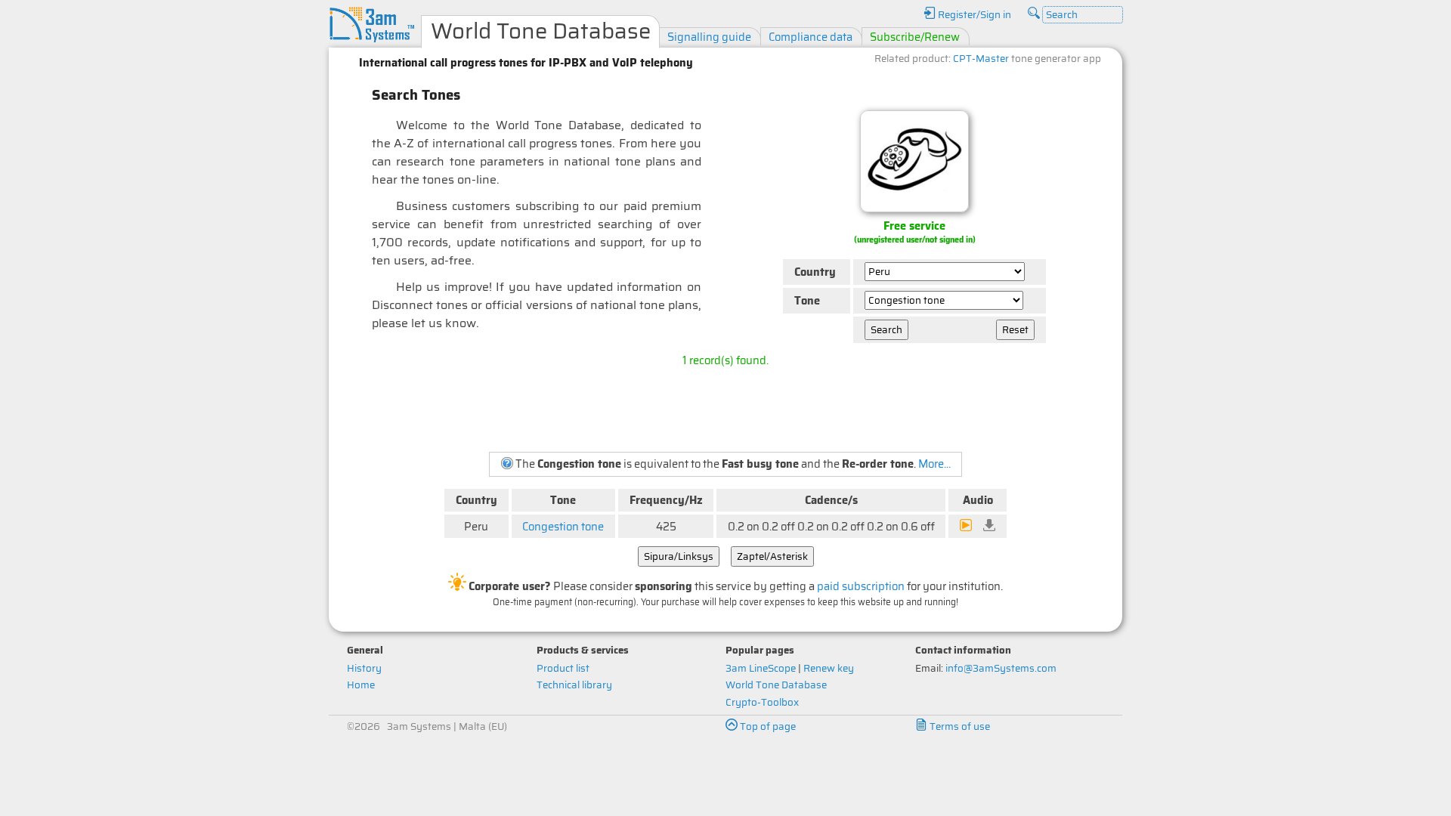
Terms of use (958, 726)
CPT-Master (981, 58)
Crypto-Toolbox (762, 702)
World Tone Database (776, 685)
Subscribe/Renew (915, 36)
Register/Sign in (973, 15)
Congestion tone (563, 526)
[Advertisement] (725, 409)
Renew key (828, 668)
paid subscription (861, 586)
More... (934, 463)
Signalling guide (709, 36)
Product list (563, 668)
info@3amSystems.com (1001, 668)
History (364, 668)
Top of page (767, 726)
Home (361, 685)
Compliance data (810, 36)
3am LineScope (761, 668)
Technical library (574, 685)
